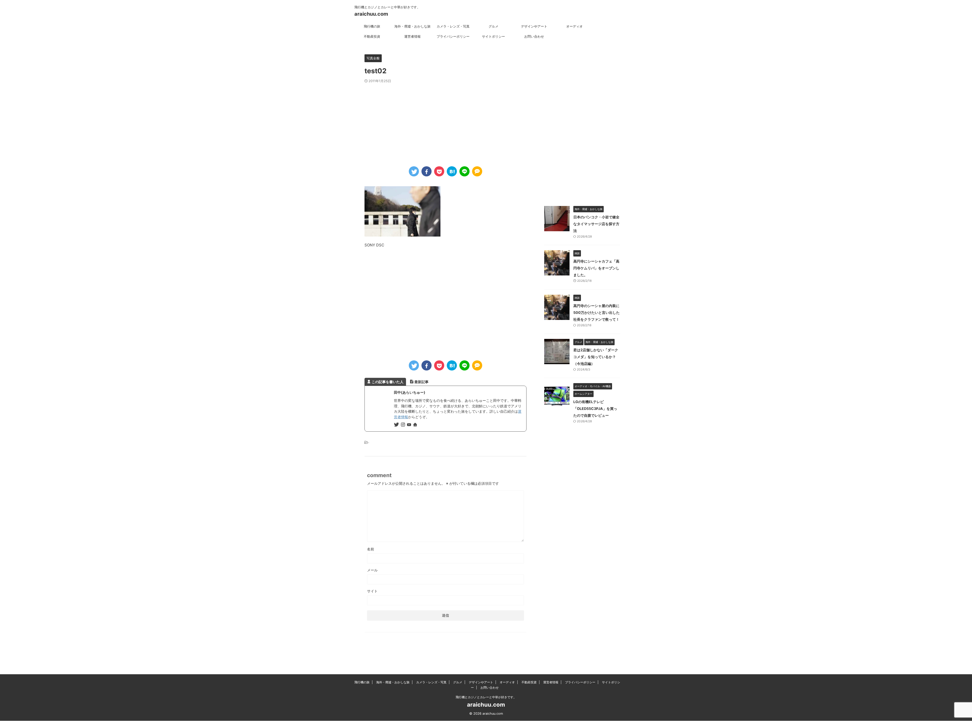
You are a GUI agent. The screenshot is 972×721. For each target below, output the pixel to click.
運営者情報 (412, 36)
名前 (370, 549)
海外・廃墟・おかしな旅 (412, 26)
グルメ (493, 26)
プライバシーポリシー (453, 36)
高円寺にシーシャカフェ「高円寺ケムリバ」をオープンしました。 (596, 268)
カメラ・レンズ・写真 (453, 26)
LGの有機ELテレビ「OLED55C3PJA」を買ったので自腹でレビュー (595, 408)
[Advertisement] (445, 121)
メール (372, 570)
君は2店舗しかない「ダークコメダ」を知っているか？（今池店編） (595, 357)
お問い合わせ (534, 36)
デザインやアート (534, 26)
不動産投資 (372, 36)
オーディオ (574, 26)
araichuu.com (371, 14)
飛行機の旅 (372, 26)
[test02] (452, 171)
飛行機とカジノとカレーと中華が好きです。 (486, 697)
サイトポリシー (493, 36)
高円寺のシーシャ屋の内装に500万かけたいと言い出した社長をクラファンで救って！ (596, 312)
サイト (372, 591)
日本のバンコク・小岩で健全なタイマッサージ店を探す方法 (596, 224)
